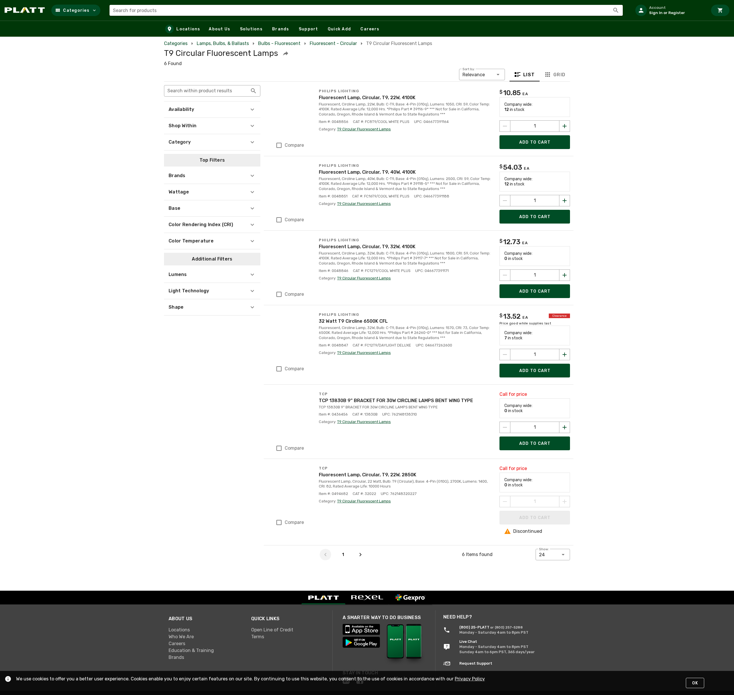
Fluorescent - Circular (333, 43)
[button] (75, 10)
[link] (205, 629)
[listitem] (669, 10)
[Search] (615, 10)
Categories (176, 43)
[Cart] (720, 10)
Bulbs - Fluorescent (279, 43)
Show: (544, 549)
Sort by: (468, 69)
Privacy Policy (470, 679)
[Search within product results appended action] (253, 90)
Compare (294, 145)
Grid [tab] (559, 74)
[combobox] (366, 10)
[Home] (26, 10)
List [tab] (529, 74)
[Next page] (360, 554)
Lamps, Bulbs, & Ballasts (223, 43)
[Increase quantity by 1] (564, 126)
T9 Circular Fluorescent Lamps (364, 129)
